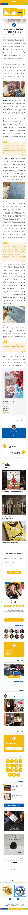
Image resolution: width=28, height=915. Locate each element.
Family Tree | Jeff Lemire (12, 447)
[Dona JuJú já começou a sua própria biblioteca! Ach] (19, 705)
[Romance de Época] (14, 25)
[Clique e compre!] (14, 821)
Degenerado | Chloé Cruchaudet (15, 453)
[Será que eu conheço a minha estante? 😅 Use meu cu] (9, 705)
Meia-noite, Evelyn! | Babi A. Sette (14, 30)
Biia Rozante (19, 34)
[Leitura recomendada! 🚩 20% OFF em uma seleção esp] (19, 719)
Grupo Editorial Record (16, 421)
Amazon (7, 412)
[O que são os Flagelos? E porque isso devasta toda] (9, 719)
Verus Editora (13, 422)
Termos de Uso (14, 869)
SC (23, 905)
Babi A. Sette (8, 421)
